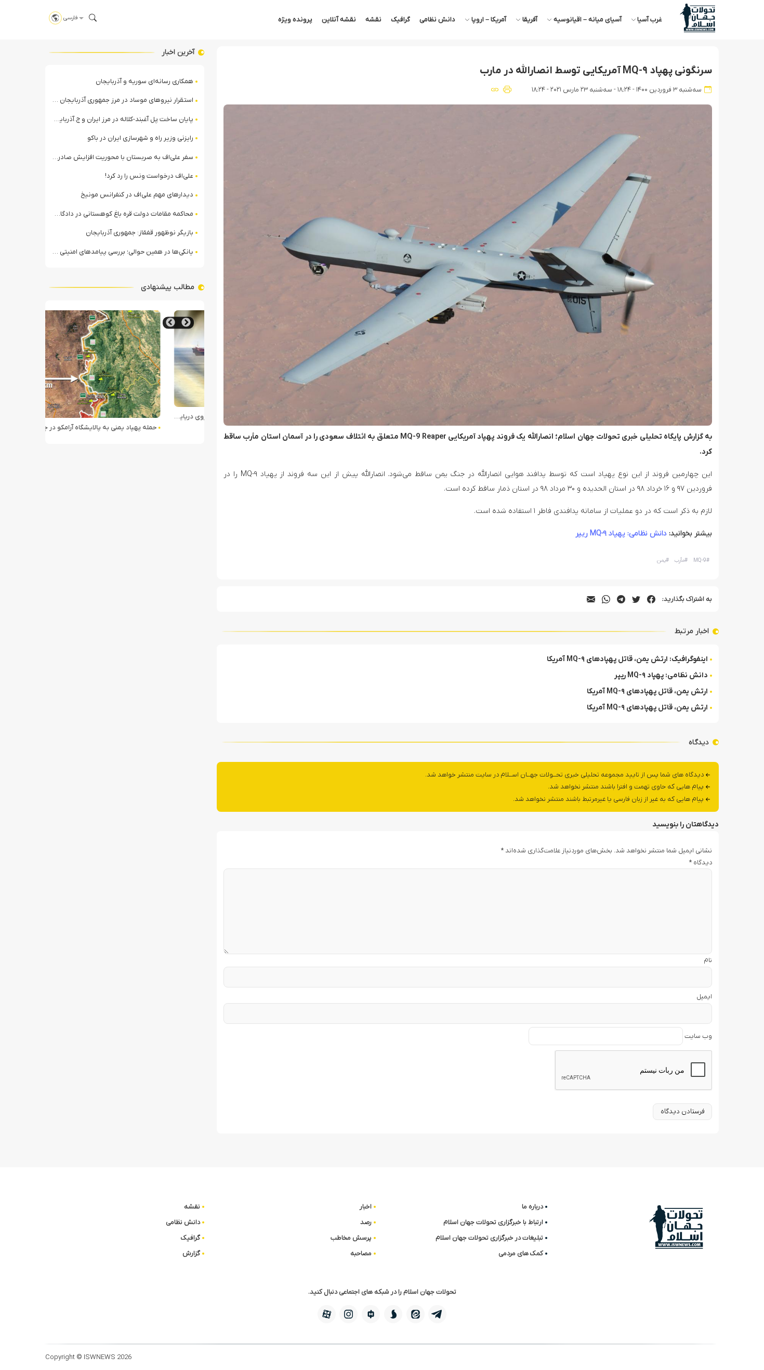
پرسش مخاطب (351, 1237)
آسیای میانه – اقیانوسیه (588, 19)
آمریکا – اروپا (488, 19)
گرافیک (400, 19)
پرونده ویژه (295, 19)
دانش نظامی (437, 19)
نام (708, 960)
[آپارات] (327, 1314)
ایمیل (704, 996)
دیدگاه (700, 862)
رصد (366, 1222)
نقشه (373, 19)
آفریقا (529, 19)
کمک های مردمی (520, 1253)
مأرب (681, 560)
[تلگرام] (437, 1314)
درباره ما (532, 1206)
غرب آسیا (649, 19)
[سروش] (393, 1314)
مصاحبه (361, 1253)
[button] (93, 18)
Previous (186, 322)
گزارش (191, 1253)
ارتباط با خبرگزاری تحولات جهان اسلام (493, 1222)
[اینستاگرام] (348, 1314)
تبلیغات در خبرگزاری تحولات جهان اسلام (489, 1237)
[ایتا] (415, 1314)
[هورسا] (371, 1314)
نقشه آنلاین (339, 19)
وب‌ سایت (698, 1036)
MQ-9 (701, 560)
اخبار (366, 1206)
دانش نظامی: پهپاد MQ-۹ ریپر (621, 533)
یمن (663, 560)
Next (170, 322)
